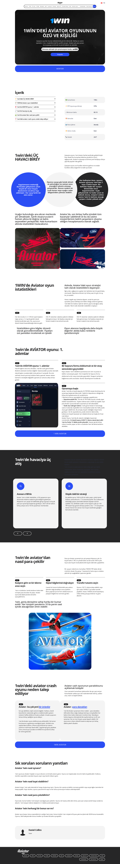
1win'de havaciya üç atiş (24, 111)
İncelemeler (82, 6)
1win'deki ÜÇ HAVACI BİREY (25, 99)
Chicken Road (65, 6)
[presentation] (18, 533)
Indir (70, 6)
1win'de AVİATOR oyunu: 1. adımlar (28, 107)
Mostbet (42, 6)
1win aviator (60, 745)
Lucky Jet (50, 6)
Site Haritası (89, 6)
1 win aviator (60, 433)
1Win (30, 6)
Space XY (59, 6)
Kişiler (94, 6)
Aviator (26, 6)
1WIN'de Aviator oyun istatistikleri (27, 103)
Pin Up (33, 6)
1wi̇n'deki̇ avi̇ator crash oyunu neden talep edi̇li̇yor (32, 119)
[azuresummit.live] (60, 2)
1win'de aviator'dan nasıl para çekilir (28, 115)
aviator (60, 69)
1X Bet (37, 6)
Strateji (54, 6)
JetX (46, 6)
